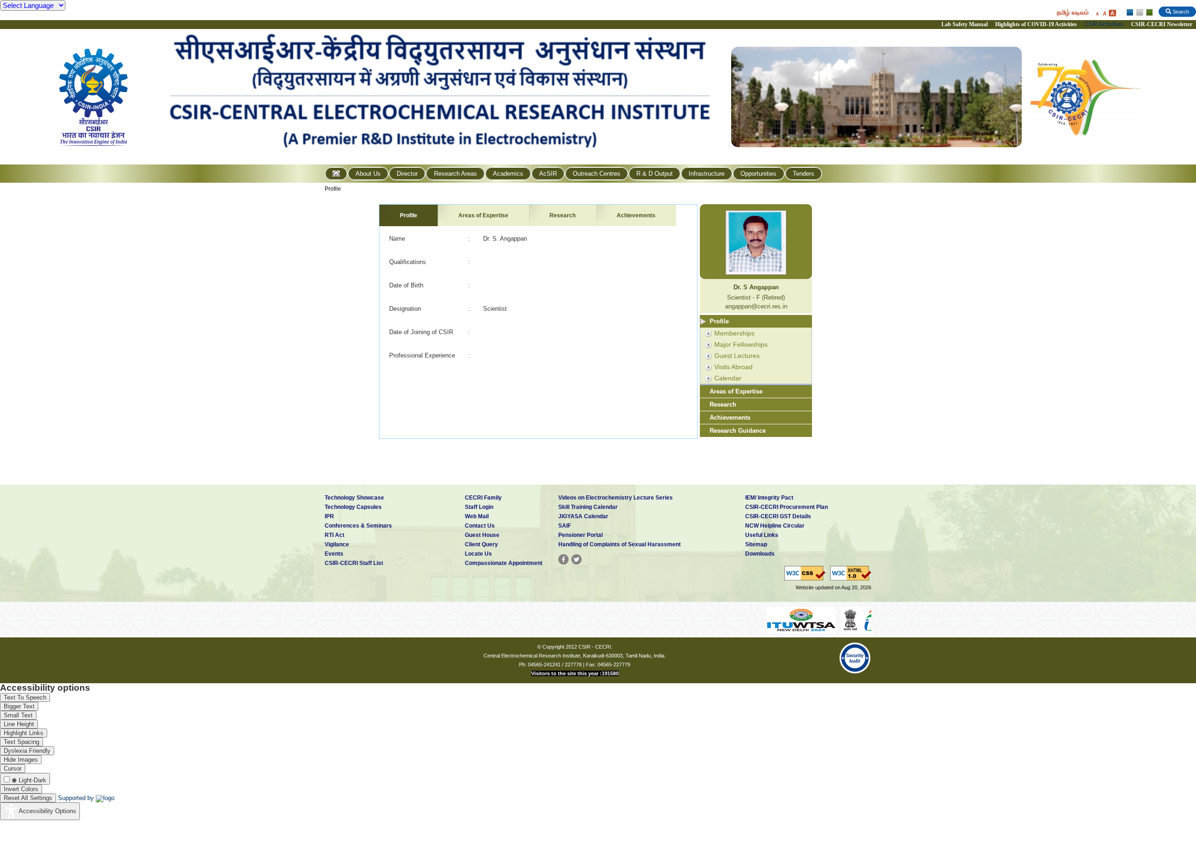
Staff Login (479, 507)
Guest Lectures (737, 355)
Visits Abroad (733, 367)
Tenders (803, 173)
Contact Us (480, 525)
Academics (508, 173)
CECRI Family (483, 497)
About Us (368, 173)
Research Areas (455, 173)
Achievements (636, 215)
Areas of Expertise (483, 215)
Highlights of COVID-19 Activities (1036, 24)
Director (407, 173)
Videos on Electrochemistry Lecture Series (615, 497)
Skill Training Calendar (588, 507)
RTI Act (334, 535)
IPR (329, 516)
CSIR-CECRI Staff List (354, 563)
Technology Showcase (354, 497)
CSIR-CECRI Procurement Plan (786, 507)
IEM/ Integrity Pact (769, 497)
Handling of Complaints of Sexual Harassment (619, 544)
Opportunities (758, 173)
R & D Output (654, 173)
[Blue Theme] (1130, 12)
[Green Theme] (1148, 12)
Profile (333, 189)
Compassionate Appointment (503, 563)
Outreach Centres (596, 173)
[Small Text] (1097, 12)
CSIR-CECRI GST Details (778, 516)
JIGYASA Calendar (583, 516)
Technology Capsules (353, 507)
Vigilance (337, 544)
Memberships (734, 333)
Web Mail (477, 516)
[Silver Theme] (1139, 12)
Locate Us (478, 553)
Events (334, 553)
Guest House (482, 535)
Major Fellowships (741, 344)
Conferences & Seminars (358, 525)
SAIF (564, 525)
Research (562, 215)
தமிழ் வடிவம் (1073, 12)
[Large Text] (1112, 12)
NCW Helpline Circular (774, 525)
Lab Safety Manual (964, 24)
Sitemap (756, 544)
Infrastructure (707, 173)
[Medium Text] (1104, 12)
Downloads (760, 553)
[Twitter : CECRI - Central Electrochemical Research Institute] (576, 559)
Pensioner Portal (580, 535)
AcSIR (548, 173)
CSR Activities (1104, 24)
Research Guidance (738, 430)
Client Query (481, 544)
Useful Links (761, 535)
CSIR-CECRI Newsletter (1162, 24)
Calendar (727, 378)
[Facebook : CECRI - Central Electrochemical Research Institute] (563, 559)
